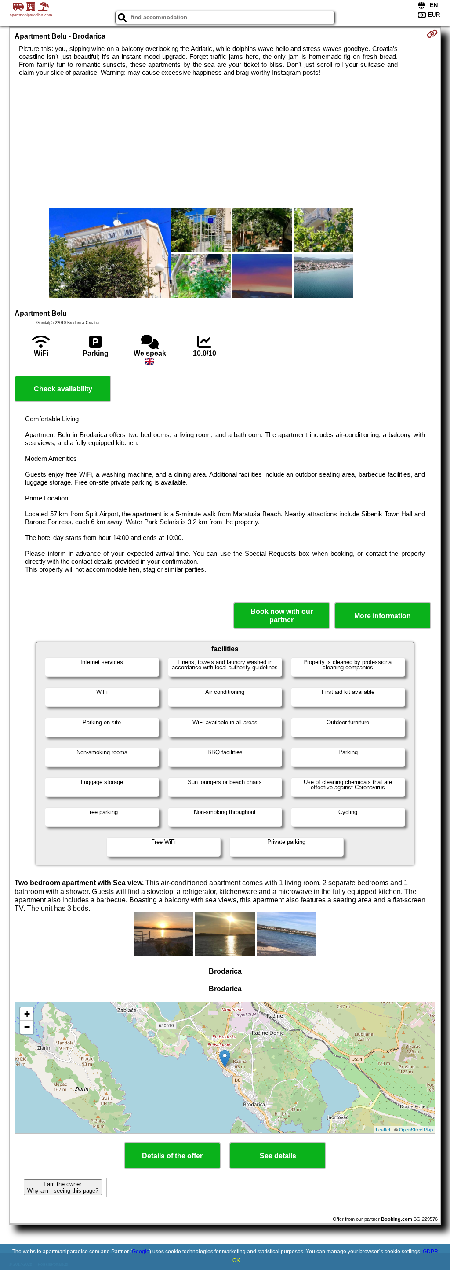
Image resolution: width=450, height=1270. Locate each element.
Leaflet (383, 1129)
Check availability (63, 389)
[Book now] (432, 34)
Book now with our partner (281, 616)
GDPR (430, 1251)
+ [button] (27, 1013)
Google (140, 1251)
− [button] (27, 1027)
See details (278, 1156)
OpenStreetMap (416, 1129)
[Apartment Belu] (110, 254)
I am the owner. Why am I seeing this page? (62, 1187)
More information (382, 616)
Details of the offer (172, 1156)
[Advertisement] (225, 142)
